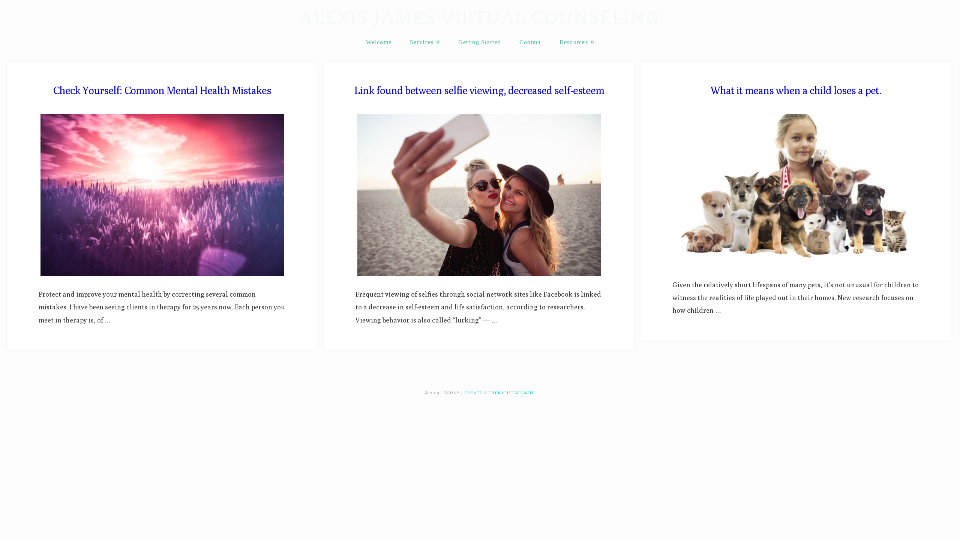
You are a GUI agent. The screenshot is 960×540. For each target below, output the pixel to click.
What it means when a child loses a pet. (796, 90)
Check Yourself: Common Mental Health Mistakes (162, 90)
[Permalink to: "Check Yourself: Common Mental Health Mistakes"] (162, 195)
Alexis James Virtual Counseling (480, 17)
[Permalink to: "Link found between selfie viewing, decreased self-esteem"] (479, 195)
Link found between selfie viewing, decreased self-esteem (479, 90)
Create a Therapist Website (500, 392)
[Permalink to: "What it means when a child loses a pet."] (796, 190)
